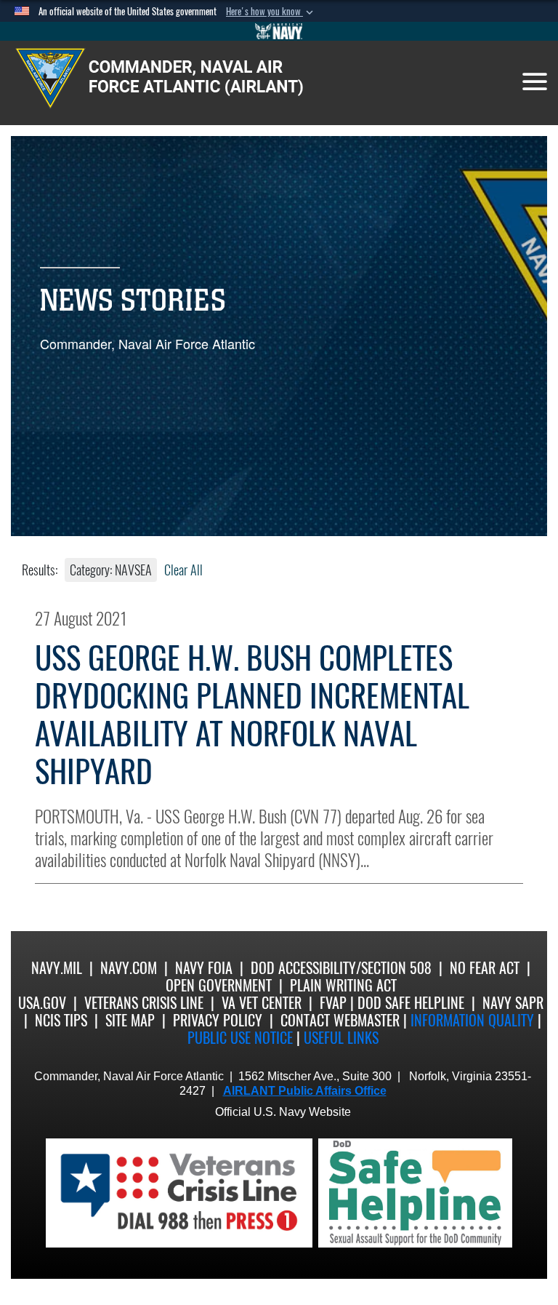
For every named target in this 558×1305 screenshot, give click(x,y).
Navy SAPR (512, 1003)
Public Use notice (240, 1037)
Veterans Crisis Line (143, 1003)
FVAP (333, 1003)
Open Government (219, 985)
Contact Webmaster (340, 1020)
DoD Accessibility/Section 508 (341, 968)
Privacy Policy (217, 1020)
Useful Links (341, 1037)
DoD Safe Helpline (410, 1003)
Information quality (472, 1020)
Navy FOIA (203, 968)
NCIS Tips (61, 1020)
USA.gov (42, 1003)
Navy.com (128, 968)
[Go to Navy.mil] (279, 31)
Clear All (183, 570)
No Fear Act (484, 968)
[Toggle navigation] (535, 81)
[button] (271, 11)
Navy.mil (56, 968)
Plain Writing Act (343, 985)
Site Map (130, 1020)
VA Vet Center (262, 1003)
